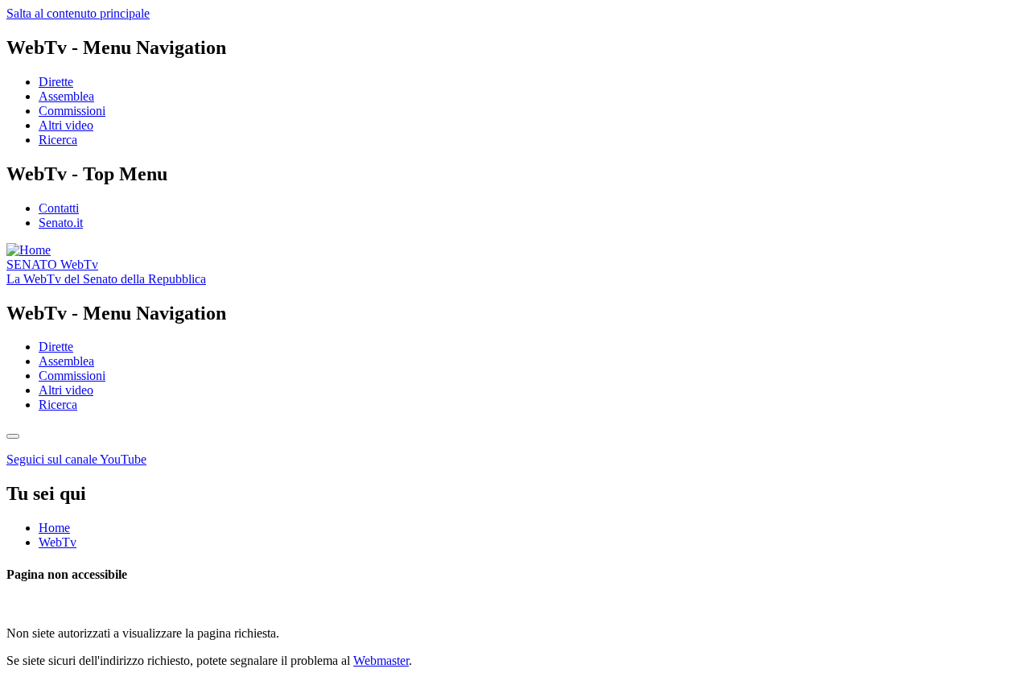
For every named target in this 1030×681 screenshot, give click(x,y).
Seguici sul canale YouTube (76, 459)
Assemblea (66, 96)
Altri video (66, 125)
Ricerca (58, 140)
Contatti (59, 208)
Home (54, 527)
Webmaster (381, 660)
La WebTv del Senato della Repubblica (106, 279)
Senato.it (61, 222)
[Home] (28, 250)
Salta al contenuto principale (78, 13)
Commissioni (72, 111)
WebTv (52, 264)
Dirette (56, 82)
